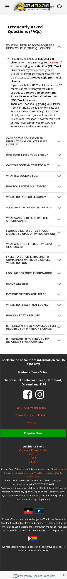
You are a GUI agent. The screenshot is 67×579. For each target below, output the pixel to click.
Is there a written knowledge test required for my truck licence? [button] (31, 327)
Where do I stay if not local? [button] (27, 304)
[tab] (33, 47)
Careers (33, 461)
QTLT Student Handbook (31, 407)
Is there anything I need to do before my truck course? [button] (27, 340)
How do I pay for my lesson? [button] (26, 186)
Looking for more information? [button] (29, 273)
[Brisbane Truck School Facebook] (27, 394)
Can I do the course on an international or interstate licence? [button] (26, 141)
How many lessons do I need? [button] (27, 154)
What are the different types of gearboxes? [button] (29, 245)
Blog (33, 457)
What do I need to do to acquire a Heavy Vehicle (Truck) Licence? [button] (30, 47)
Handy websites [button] (17, 283)
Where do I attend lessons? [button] (26, 197)
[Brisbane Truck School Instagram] (39, 394)
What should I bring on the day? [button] (29, 207)
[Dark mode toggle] (64, 575)
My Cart (31, 422)
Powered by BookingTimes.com (36, 575)
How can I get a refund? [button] (23, 315)
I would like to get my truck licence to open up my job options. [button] (31, 232)
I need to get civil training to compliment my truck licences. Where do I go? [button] (28, 259)
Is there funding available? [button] (26, 294)
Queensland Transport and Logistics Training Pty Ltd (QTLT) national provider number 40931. (35, 473)
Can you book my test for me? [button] (28, 165)
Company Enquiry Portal (33, 450)
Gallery (33, 454)
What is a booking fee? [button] (22, 175)
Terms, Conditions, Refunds (31, 415)
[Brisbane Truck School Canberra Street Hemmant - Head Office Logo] (33, 6)
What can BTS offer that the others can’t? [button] (27, 219)
